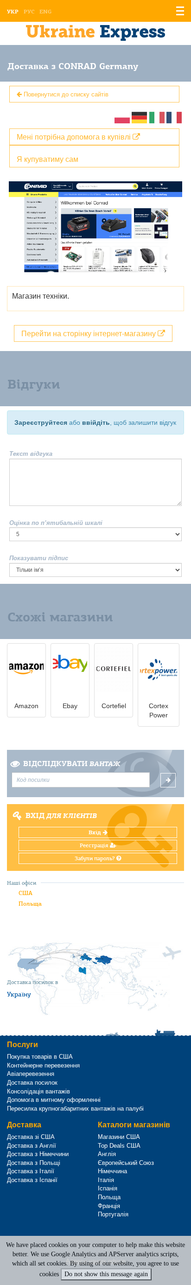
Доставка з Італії (30, 1171)
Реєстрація (95, 845)
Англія (107, 1154)
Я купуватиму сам (47, 158)
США (25, 893)
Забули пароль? (95, 858)
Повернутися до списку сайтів (65, 94)
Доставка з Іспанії (32, 1179)
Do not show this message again (106, 1274)
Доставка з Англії (31, 1145)
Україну (19, 994)
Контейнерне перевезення (43, 1065)
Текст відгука (30, 453)
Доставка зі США (31, 1136)
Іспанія (107, 1188)
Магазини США (119, 1136)
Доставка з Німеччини (38, 1154)
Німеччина (112, 1171)
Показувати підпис (38, 558)
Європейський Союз (126, 1162)
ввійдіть (96, 422)
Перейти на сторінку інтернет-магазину (89, 333)
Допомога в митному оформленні (54, 1099)
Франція (109, 1205)
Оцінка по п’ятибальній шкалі (55, 522)
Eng (45, 11)
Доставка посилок (32, 1082)
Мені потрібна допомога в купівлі (75, 136)
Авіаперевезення (30, 1073)
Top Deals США (119, 1145)
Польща (30, 904)
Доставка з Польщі (33, 1162)
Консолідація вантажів (38, 1091)
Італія (106, 1179)
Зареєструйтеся (40, 422)
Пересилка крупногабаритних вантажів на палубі (75, 1108)
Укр (13, 11)
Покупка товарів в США (40, 1056)
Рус (29, 11)
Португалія (113, 1214)
